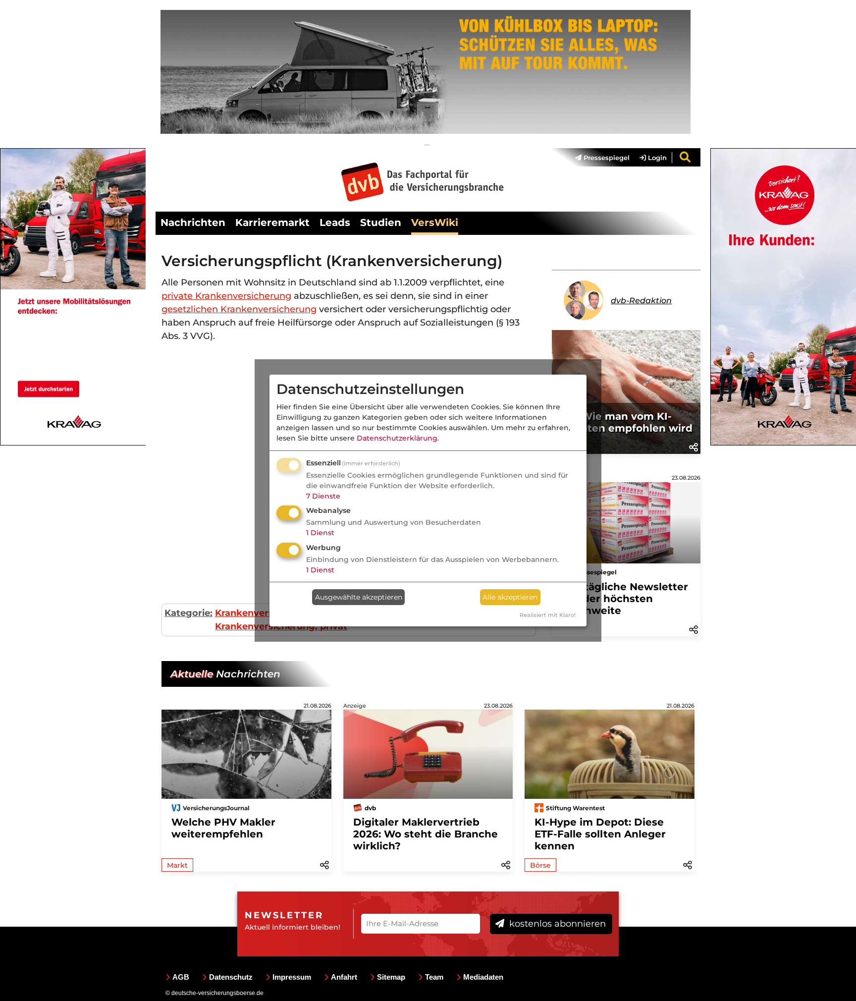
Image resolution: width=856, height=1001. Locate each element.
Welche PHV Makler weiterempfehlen (223, 828)
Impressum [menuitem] (291, 977)
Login (656, 158)
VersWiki (434, 222)
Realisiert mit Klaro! (548, 615)
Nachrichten (192, 222)
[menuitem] (597, 157)
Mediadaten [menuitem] (483, 977)
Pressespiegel (606, 158)
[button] (693, 446)
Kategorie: (188, 613)
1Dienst (320, 532)
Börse (540, 865)
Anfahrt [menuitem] (344, 977)
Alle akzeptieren (509, 597)
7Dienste (323, 496)
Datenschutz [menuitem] (231, 977)
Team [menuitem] (434, 977)
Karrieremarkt (272, 222)
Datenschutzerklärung (397, 438)
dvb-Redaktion (641, 300)
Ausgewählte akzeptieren (358, 597)
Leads (335, 222)
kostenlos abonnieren (556, 923)
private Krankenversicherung (226, 295)
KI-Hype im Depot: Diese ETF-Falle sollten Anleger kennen (600, 834)
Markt (177, 865)
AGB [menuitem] (180, 977)
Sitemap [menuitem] (391, 977)
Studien (380, 222)
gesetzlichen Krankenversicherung (239, 309)
